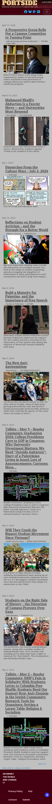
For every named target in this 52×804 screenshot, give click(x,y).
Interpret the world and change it (10, 778)
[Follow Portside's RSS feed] (38, 12)
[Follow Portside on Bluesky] (30, 12)
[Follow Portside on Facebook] (26, 12)
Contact (12, 799)
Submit (26, 799)
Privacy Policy (15, 791)
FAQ (30, 791)
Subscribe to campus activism (16, 768)
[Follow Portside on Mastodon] (34, 12)
